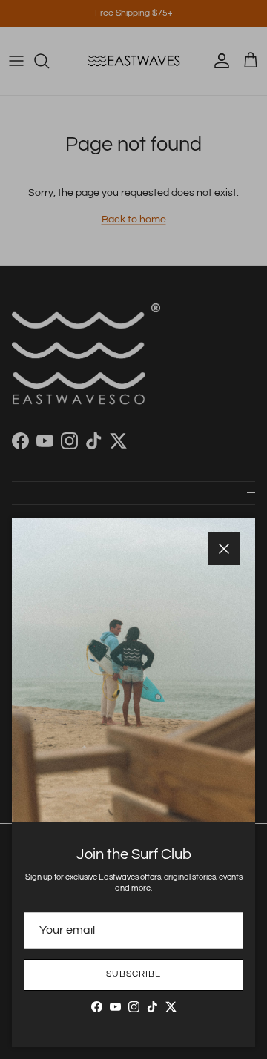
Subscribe (133, 974)
